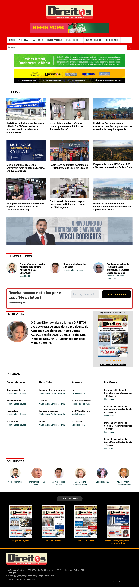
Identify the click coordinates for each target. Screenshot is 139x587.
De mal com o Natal (81, 400)
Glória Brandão (78, 414)
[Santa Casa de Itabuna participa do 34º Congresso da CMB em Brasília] (69, 150)
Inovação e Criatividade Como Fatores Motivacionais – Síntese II (118, 442)
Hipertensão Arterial (16, 389)
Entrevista (15, 314)
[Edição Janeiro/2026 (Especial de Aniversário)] (118, 521)
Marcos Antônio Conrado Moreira (124, 483)
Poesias (77, 382)
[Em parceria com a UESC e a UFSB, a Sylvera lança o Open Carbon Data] (113, 150)
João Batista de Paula (81, 404)
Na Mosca (110, 382)
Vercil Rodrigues (27, 276)
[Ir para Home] (69, 11)
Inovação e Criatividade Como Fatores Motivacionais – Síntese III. (118, 409)
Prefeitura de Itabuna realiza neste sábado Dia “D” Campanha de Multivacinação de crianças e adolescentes (25, 128)
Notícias (24, 39)
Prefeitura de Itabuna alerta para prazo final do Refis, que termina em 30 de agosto (67, 204)
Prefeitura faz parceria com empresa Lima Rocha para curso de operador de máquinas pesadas (112, 126)
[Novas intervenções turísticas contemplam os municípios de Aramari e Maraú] (69, 109)
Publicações (73, 39)
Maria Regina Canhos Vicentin (52, 393)
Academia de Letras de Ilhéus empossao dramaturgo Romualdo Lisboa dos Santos (118, 268)
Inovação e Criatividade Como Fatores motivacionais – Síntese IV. (118, 392)
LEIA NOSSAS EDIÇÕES (69, 499)
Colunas (13, 374)
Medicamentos (13, 400)
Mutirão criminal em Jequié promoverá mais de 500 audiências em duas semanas (25, 167)
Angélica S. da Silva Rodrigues (115, 277)
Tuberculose (12, 410)
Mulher (42, 421)
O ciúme (43, 400)
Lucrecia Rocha (78, 393)
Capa (12, 39)
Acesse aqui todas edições (113, 364)
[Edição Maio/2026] (53, 521)
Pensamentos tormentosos (52, 389)
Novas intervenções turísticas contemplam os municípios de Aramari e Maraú (66, 126)
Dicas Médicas (16, 382)
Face (74, 389)
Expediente (111, 39)
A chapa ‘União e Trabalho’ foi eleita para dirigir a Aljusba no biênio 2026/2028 (33, 268)
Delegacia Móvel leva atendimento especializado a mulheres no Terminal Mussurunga (25, 206)
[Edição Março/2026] (86, 521)
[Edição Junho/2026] (113, 336)
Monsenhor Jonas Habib (37, 483)
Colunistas (15, 461)
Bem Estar (46, 382)
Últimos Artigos (19, 256)
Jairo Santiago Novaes (73, 270)
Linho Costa (109, 399)
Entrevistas (54, 39)
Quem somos (93, 39)
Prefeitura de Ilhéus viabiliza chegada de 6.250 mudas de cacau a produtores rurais (112, 206)
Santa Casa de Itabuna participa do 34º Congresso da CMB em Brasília (69, 166)
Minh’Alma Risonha (81, 410)
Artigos (38, 39)
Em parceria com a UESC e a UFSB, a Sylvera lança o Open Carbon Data (112, 166)
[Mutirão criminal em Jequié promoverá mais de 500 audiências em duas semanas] (26, 150)
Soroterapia (12, 421)
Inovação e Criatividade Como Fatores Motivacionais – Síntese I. (118, 425)
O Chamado (77, 421)
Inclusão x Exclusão (48, 410)
